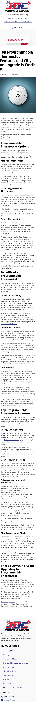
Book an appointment (8, 602)
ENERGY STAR (16, 181)
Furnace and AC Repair (10, 659)
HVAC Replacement (9, 655)
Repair (9, 18)
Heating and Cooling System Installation (16, 663)
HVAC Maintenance (9, 667)
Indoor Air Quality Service (11, 671)
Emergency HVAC (8, 651)
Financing (6, 679)
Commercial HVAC (9, 675)
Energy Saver (5, 433)
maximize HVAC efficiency (9, 324)
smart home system (26, 523)
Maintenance (25, 18)
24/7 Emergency (18, 22)
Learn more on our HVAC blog (12, 687)
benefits (15, 237)
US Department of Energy (12, 440)
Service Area (7, 683)
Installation (16, 18)
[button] (18, 33)
